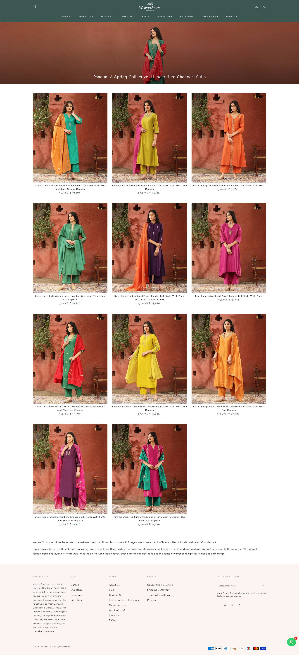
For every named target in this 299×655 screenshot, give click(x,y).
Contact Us (115, 594)
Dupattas (76, 589)
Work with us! (117, 610)
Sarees (75, 584)
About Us (114, 584)
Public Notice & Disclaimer (124, 599)
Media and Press (118, 604)
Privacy (151, 599)
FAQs (112, 620)
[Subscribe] (264, 585)
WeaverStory (46, 646)
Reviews (114, 615)
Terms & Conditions (158, 594)
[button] (34, 6)
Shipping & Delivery (158, 589)
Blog (111, 589)
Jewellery (76, 599)
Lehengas (77, 594)
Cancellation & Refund (160, 584)
